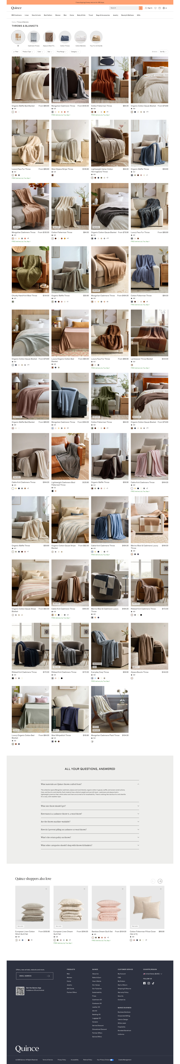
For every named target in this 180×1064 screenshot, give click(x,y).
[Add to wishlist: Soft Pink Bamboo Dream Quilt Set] (122, 889)
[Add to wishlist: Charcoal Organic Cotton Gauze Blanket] (125, 186)
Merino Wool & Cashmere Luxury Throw (144, 547)
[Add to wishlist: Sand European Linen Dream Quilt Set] (84, 889)
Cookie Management (124, 1060)
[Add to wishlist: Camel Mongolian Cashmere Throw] (45, 186)
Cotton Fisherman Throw (101, 106)
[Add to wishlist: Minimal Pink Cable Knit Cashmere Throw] (164, 436)
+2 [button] (107, 177)
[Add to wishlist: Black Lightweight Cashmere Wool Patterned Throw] (85, 436)
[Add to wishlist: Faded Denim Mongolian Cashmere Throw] (85, 376)
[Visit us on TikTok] (153, 983)
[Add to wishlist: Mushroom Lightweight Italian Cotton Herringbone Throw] (125, 123)
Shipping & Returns (124, 988)
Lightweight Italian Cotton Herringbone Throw (102, 170)
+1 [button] (147, 175)
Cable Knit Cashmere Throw (23, 482)
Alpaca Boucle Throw (139, 672)
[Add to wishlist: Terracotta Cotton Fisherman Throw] (125, 60)
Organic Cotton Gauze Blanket (143, 106)
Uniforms (121, 1034)
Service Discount (98, 1025)
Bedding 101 (96, 1014)
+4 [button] (107, 112)
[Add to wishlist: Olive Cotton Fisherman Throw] (125, 376)
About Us (95, 974)
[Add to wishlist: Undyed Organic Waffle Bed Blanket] (45, 60)
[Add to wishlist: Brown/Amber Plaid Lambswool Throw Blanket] (164, 313)
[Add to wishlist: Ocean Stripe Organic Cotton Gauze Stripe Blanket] (85, 499)
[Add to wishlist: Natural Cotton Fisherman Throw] (85, 186)
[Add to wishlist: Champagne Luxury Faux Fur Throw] (45, 123)
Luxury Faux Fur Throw (21, 169)
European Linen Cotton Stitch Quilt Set (25, 933)
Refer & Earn (96, 977)
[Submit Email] (48, 975)
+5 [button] (31, 940)
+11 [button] (147, 112)
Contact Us (121, 999)
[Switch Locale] (164, 8)
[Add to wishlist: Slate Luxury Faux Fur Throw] (164, 186)
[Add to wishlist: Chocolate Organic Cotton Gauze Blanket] (164, 376)
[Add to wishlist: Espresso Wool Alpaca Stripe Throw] (85, 123)
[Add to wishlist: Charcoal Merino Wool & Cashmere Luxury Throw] (125, 563)
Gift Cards (70, 988)
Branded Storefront (124, 1030)
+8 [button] (68, 112)
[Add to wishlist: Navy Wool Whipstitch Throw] (85, 689)
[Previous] (153, 881)
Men (68, 974)
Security (120, 996)
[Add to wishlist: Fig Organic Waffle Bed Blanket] (45, 376)
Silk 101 (94, 1011)
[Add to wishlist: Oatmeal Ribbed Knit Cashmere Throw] (164, 563)
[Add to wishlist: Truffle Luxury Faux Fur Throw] (125, 313)
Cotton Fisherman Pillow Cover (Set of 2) (143, 933)
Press (94, 996)
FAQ (119, 977)
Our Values (96, 985)
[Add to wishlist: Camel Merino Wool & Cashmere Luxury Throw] (164, 499)
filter (16, 51)
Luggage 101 (96, 1018)
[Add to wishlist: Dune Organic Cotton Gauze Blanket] (164, 60)
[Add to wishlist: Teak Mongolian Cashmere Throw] (125, 249)
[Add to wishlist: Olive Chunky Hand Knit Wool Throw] (45, 249)
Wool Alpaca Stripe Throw (62, 169)
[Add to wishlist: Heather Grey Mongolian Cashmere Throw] (85, 60)
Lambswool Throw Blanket (142, 359)
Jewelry (69, 985)
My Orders (121, 981)
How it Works (96, 981)
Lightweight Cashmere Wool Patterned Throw (63, 484)
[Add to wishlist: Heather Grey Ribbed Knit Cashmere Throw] (85, 626)
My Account (122, 974)
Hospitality (121, 1027)
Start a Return (122, 985)
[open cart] (160, 8)
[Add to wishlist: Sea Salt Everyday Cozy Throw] (125, 626)
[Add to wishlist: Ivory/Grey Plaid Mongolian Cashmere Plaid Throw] (125, 689)
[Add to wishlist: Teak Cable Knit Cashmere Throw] (85, 563)
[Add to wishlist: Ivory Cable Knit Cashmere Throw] (45, 436)
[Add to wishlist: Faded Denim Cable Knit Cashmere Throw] (125, 499)
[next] (160, 881)
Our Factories (97, 988)
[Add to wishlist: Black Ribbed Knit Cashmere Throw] (45, 626)
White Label (122, 1023)
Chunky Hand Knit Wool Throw (24, 296)
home (14, 22)
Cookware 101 (97, 1003)
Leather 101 (96, 1007)
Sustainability (97, 992)
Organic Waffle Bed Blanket (23, 106)
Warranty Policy (123, 992)
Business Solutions (124, 1012)
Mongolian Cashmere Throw (63, 106)
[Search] (141, 8)
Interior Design (123, 1019)
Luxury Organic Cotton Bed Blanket (62, 360)
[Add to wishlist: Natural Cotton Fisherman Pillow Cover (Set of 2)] (161, 889)
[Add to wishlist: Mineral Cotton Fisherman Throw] (164, 249)
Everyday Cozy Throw (100, 672)
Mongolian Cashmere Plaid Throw (105, 735)
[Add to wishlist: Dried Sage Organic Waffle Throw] (85, 249)
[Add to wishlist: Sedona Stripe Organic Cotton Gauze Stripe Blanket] (45, 563)
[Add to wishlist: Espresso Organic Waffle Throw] (125, 436)
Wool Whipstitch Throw (61, 735)
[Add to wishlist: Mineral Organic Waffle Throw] (164, 123)
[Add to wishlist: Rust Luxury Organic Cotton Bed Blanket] (85, 313)
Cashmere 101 (97, 999)
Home (69, 981)
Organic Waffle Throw (140, 169)
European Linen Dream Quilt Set (63, 933)
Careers (95, 1022)
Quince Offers (97, 1037)
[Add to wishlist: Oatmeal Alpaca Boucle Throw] (164, 626)
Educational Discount (99, 1029)
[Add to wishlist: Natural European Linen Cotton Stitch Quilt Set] (46, 889)
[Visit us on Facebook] (144, 983)
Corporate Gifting (124, 1016)
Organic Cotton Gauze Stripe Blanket (63, 547)
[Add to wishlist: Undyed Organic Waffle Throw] (45, 499)
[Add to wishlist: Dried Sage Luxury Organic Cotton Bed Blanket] (45, 689)
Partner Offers (72, 992)
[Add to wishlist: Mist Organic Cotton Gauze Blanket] (45, 313)
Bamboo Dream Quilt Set (102, 932)
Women (69, 977)
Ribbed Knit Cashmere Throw (143, 609)
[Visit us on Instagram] (149, 983)
